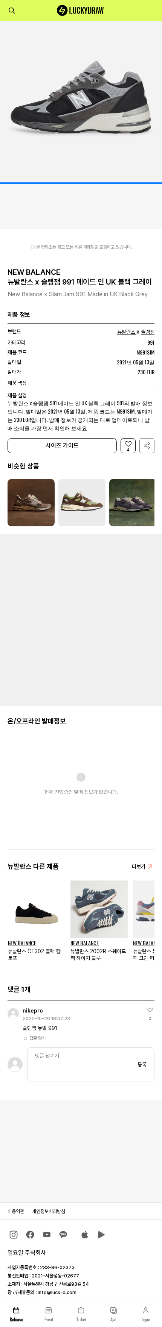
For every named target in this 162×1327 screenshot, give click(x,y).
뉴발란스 (126, 332)
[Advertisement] (81, 619)
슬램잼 (147, 332)
